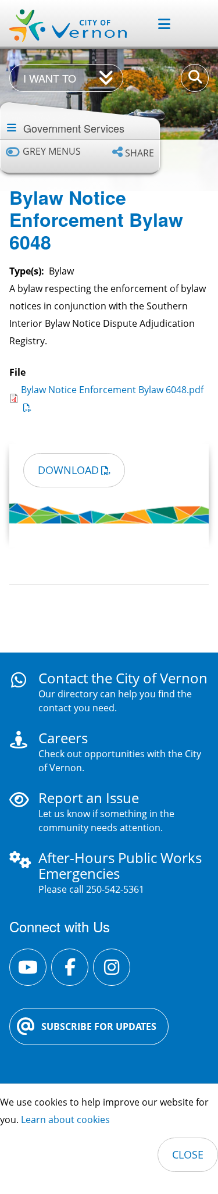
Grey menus (52, 151)
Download (68, 470)
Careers (63, 737)
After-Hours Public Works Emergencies (120, 865)
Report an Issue (88, 797)
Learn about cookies (65, 1119)
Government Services (73, 128)
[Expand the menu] (159, 24)
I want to (49, 77)
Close (187, 1154)
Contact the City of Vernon (123, 677)
